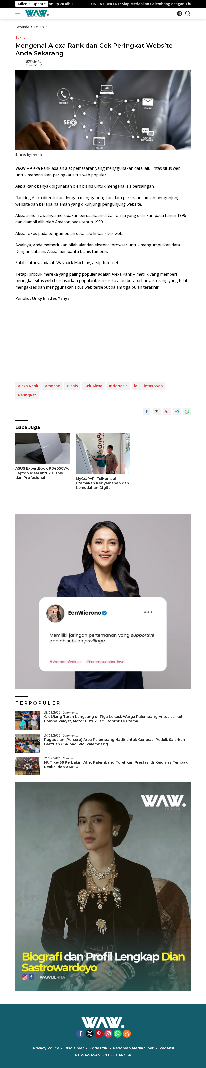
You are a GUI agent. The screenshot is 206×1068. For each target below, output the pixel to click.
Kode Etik (98, 1048)
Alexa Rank (28, 386)
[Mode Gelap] (179, 13)
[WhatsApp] (118, 1034)
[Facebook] (80, 1034)
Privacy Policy (46, 1048)
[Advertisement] (103, 342)
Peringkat (27, 395)
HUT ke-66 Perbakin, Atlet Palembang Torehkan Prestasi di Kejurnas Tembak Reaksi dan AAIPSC (116, 764)
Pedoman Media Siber (133, 1048)
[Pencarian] (188, 13)
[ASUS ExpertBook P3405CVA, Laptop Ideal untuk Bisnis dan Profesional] (42, 448)
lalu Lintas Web (148, 386)
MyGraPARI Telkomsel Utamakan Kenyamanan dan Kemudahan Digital (102, 483)
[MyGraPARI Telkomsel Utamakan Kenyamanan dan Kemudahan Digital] (103, 453)
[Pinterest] (99, 1034)
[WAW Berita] (36, 13)
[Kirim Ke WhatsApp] (187, 411)
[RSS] (127, 1034)
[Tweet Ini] (157, 411)
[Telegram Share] (177, 411)
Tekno (20, 37)
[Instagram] (108, 1034)
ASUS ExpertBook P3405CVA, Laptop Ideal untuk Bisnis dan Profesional (42, 473)
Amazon (52, 386)
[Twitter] (90, 1034)
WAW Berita (33, 61)
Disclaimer (74, 1048)
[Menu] (18, 13)
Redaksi (166, 1048)
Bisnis (72, 386)
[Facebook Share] (146, 411)
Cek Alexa (93, 386)
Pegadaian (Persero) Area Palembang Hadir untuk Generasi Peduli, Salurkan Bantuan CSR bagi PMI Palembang (114, 741)
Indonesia (118, 386)
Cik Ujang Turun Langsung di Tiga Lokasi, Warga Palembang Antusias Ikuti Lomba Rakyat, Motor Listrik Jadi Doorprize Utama (114, 718)
